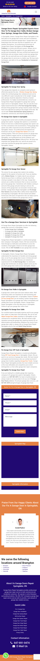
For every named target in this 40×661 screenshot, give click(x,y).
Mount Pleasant (26, 566)
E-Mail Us (22, 646)
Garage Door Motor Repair (20, 625)
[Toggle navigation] (36, 12)
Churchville (6, 569)
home (3, 16)
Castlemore (6, 567)
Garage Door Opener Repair (20, 618)
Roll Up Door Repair (20, 616)
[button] (14, 522)
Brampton (5, 566)
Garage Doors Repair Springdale (22, 657)
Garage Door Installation (20, 611)
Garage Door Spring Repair (20, 614)
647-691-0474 (30, 3)
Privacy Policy (20, 632)
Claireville (5, 571)
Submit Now (20, 432)
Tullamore (25, 571)
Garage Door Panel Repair (20, 628)
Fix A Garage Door (18, 16)
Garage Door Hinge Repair (20, 623)
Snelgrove (25, 567)
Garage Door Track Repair (20, 621)
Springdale (9, 16)
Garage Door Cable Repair (20, 630)
